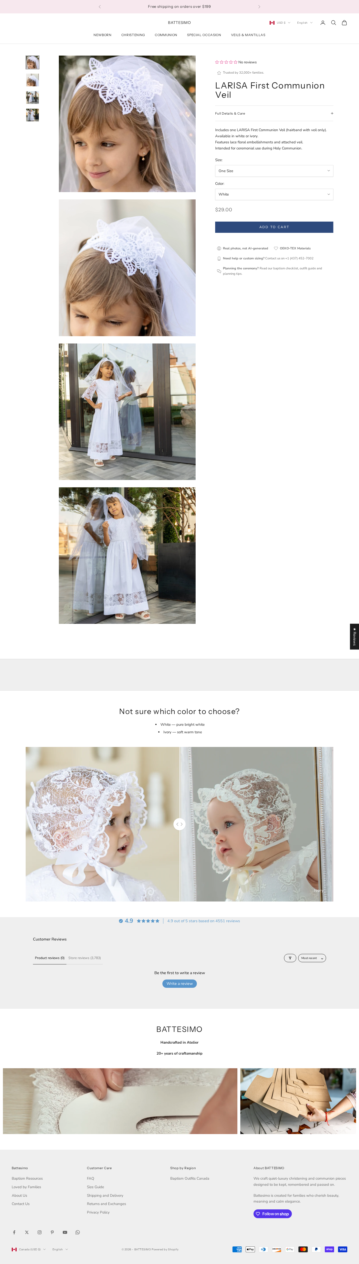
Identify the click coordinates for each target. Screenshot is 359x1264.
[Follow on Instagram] (39, 1232)
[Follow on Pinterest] (52, 1232)
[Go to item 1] (32, 62)
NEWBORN (103, 35)
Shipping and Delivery (105, 1195)
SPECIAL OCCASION (204, 35)
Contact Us (21, 1203)
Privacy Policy (98, 1212)
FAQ (90, 1178)
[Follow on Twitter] (26, 1232)
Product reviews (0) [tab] (49, 958)
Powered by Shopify (165, 1249)
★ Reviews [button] (354, 636)
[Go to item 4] (32, 115)
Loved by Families (26, 1187)
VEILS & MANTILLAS (248, 35)
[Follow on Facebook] (14, 1232)
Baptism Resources (27, 1178)
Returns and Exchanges (106, 1203)
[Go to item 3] (32, 97)
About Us (19, 1195)
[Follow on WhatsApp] (77, 1232)
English (302, 22)
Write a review (180, 983)
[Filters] (290, 958)
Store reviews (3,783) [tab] (84, 958)
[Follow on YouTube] (65, 1232)
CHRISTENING (133, 35)
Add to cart (274, 227)
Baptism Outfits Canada (189, 1178)
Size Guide (95, 1187)
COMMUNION (166, 35)
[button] (226, 62)
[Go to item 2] (32, 80)
